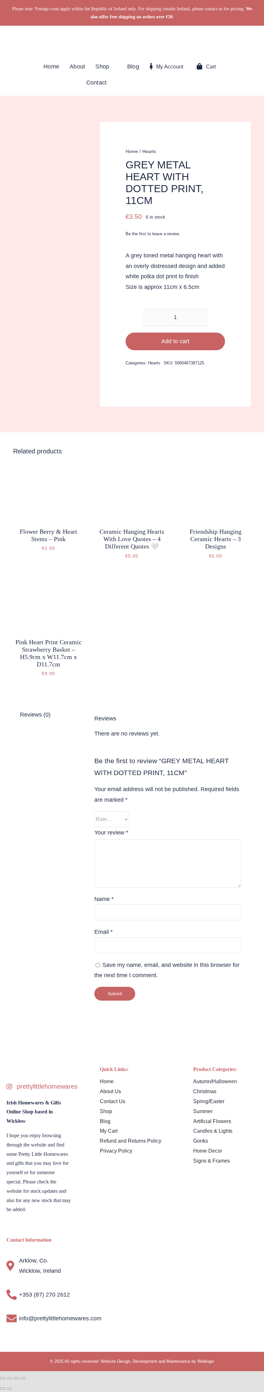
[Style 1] (132, 40)
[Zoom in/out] (2, 1378)
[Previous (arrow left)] (2, 1388)
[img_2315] (48, 467)
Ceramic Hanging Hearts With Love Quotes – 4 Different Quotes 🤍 (131, 539)
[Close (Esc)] (22, 1378)
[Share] (16, 1378)
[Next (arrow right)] (9, 1388)
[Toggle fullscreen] (9, 1378)
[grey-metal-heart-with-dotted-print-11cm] (45, 163)
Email (103, 932)
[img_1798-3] (215, 467)
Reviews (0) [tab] (35, 714)
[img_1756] (48, 578)
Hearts (154, 363)
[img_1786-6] (132, 467)
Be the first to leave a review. (153, 233)
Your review (111, 832)
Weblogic (205, 1361)
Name (104, 899)
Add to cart (175, 341)
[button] (218, 83)
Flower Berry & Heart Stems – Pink (48, 535)
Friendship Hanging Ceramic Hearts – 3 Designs (215, 539)
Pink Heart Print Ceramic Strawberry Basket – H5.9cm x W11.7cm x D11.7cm (48, 653)
